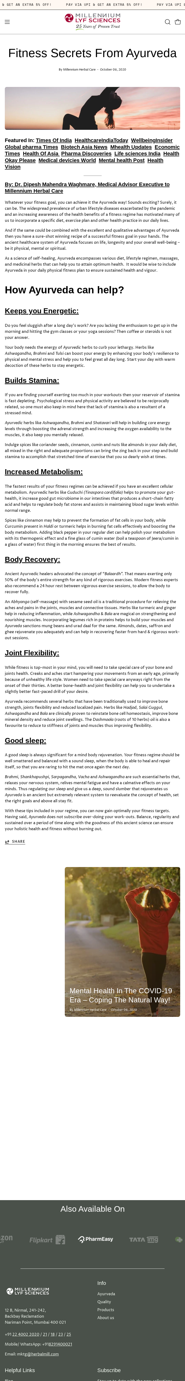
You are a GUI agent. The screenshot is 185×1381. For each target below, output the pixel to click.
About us (105, 1318)
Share (18, 841)
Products (105, 1310)
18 (53, 1334)
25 (68, 1334)
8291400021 (60, 1344)
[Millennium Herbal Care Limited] (92, 21)
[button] (167, 22)
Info (101, 1283)
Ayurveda (106, 1294)
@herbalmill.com (43, 1354)
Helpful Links (20, 1370)
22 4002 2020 (25, 1334)
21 (45, 1334)
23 (60, 1334)
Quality (104, 1302)
